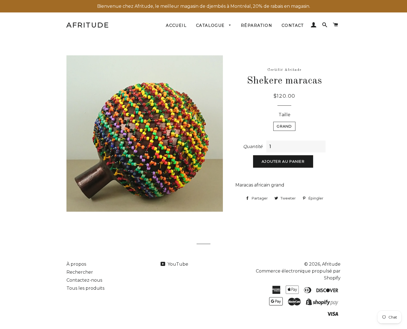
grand (284, 126)
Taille (284, 114)
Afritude (87, 25)
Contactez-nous (84, 280)
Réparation (256, 25)
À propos (76, 264)
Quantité (252, 146)
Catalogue (211, 25)
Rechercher (79, 272)
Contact (293, 25)
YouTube (177, 264)
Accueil (176, 25)
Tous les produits (85, 288)
